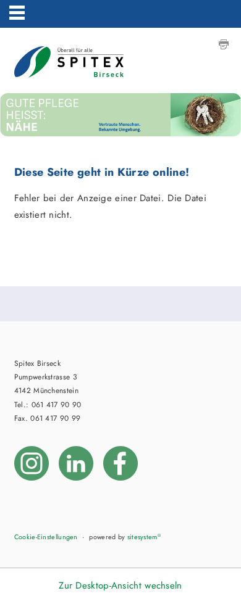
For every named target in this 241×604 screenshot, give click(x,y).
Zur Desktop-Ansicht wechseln (120, 585)
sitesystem (144, 537)
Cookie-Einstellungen (46, 537)
